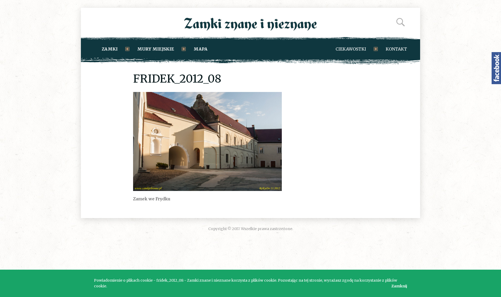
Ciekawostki (351, 49)
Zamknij (399, 286)
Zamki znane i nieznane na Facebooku (496, 68)
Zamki (110, 49)
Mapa (200, 49)
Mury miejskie (155, 49)
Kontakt (396, 49)
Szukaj (400, 22)
